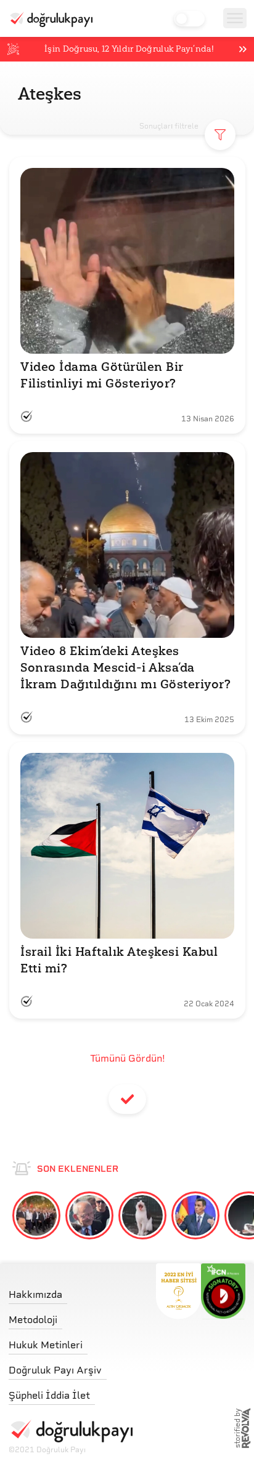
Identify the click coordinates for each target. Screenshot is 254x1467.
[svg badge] (223, 1291)
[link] (71, 1291)
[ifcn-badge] (178, 1291)
